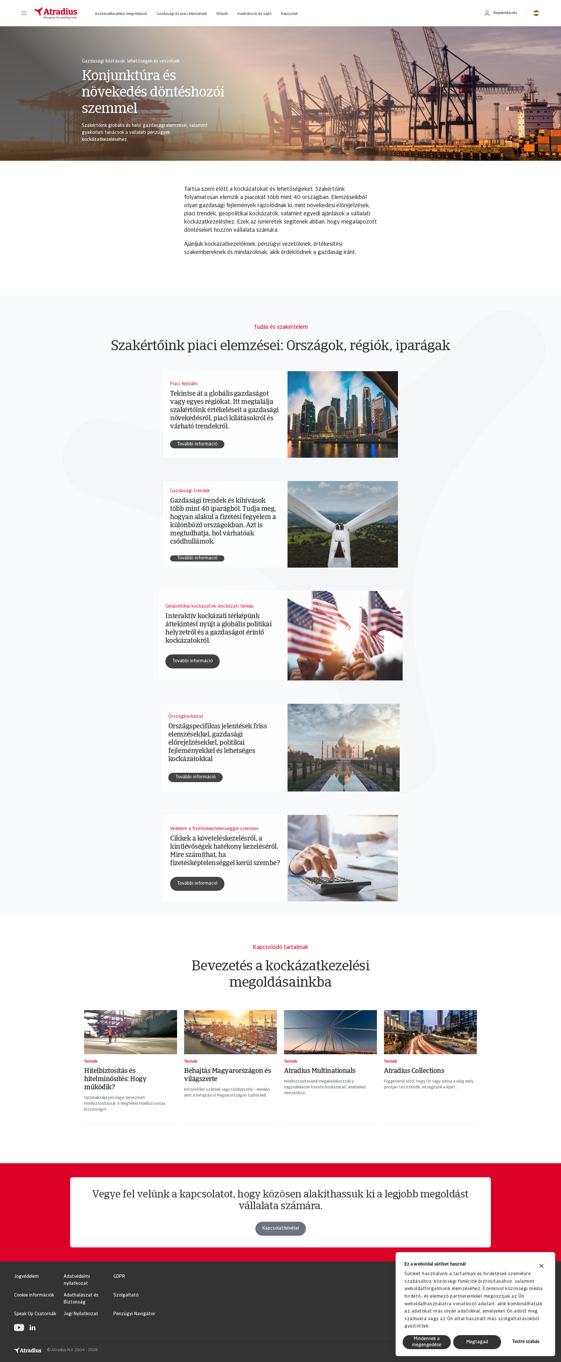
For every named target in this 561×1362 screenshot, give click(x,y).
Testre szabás (525, 1341)
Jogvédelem (26, 1276)
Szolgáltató (125, 1295)
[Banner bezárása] (541, 1266)
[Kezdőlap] (56, 13)
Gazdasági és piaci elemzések (182, 14)
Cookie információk (34, 1295)
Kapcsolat (289, 14)
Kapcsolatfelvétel (280, 1228)
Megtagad (477, 1342)
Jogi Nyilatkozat (81, 1314)
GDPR (119, 1276)
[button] (24, 13)
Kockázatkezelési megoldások (121, 14)
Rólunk (222, 14)
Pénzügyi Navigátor (134, 1314)
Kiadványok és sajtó (255, 14)
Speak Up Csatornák (35, 1314)
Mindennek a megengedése (426, 1342)
